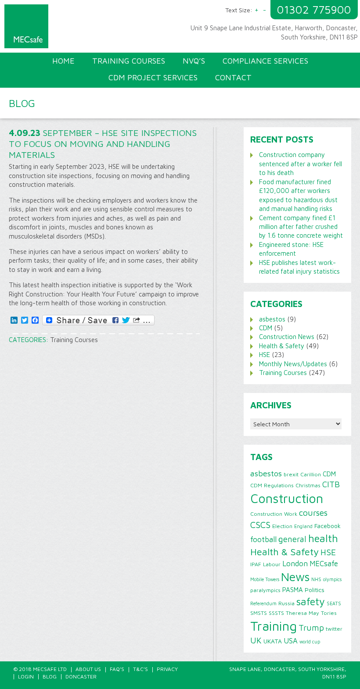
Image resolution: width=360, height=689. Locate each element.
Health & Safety (281, 346)
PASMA (292, 589)
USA (291, 640)
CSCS (260, 524)
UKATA (272, 641)
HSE (264, 354)
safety (310, 601)
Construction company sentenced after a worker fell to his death (300, 163)
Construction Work (273, 514)
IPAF (255, 564)
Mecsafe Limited (94, 28)
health (323, 538)
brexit (291, 474)
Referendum (263, 603)
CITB (331, 484)
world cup (309, 641)
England (303, 526)
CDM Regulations (272, 485)
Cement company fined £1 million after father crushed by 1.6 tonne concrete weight (301, 226)
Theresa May (302, 613)
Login (26, 676)
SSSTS (276, 613)
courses (313, 512)
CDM (265, 328)
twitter (334, 628)
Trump (311, 627)
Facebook (327, 525)
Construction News (286, 336)
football (263, 539)
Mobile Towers (264, 579)
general (292, 539)
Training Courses (74, 339)
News (295, 577)
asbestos (272, 319)
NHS (316, 579)
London (295, 563)
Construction (286, 498)
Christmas (307, 485)
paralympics (265, 590)
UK (256, 640)
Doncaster (81, 676)
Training (273, 625)
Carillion (310, 474)
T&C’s (140, 669)
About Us (88, 669)
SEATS (334, 603)
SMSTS (258, 613)
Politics (314, 589)
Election (282, 526)
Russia (286, 603)
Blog (50, 676)
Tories (329, 613)
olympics (332, 579)
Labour (272, 564)
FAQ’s (117, 669)
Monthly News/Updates (293, 364)
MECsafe (324, 563)
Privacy (167, 669)
